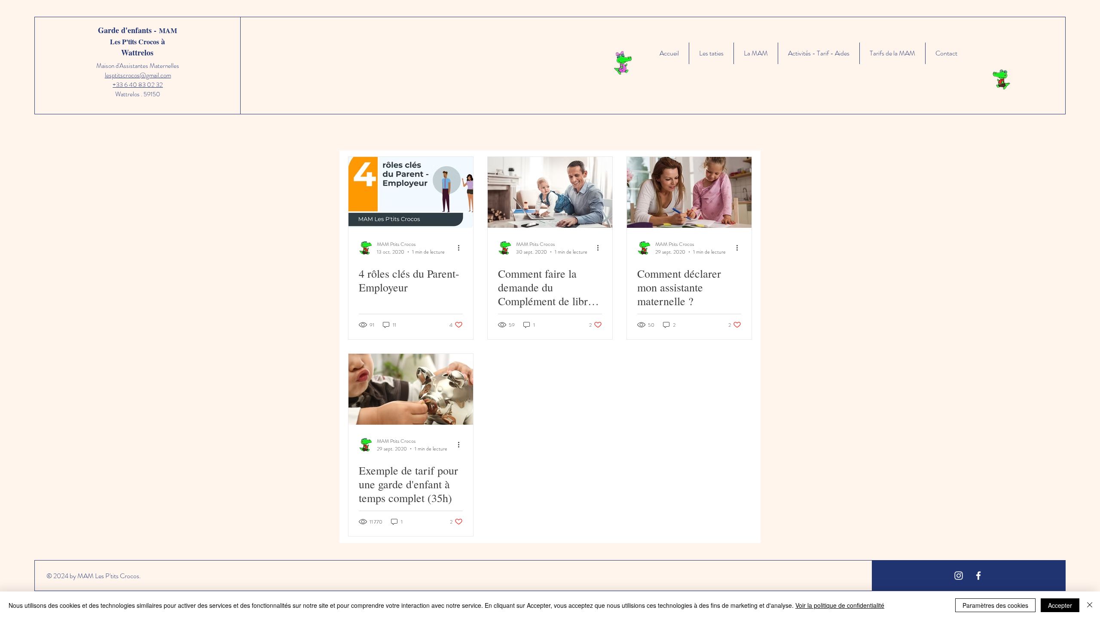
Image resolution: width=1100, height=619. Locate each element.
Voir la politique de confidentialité (839, 605)
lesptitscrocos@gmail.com (138, 75)
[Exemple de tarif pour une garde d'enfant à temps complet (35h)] (410, 389)
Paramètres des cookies (995, 605)
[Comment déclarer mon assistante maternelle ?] (689, 192)
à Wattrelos (143, 47)
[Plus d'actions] (461, 248)
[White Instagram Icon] (958, 575)
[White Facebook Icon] (978, 575)
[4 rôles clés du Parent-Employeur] (410, 192)
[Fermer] (1090, 605)
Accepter (1060, 605)
